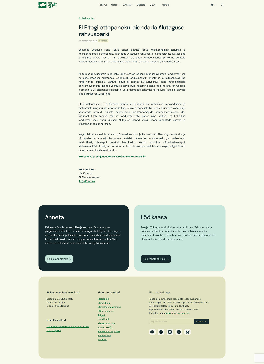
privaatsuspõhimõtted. (178, 313)
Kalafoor (102, 339)
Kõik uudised (88, 18)
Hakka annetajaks (57, 258)
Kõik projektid (53, 330)
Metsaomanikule (106, 323)
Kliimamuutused (106, 311)
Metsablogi (103, 41)
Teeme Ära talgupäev (109, 331)
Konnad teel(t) (105, 327)
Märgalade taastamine (109, 307)
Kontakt (166, 4)
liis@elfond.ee (87, 181)
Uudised (141, 4)
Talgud (101, 315)
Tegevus (102, 4)
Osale (114, 4)
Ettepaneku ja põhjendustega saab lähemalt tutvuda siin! (112, 156)
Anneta (127, 4)
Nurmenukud (104, 335)
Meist (152, 4)
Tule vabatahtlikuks (154, 258)
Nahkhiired (103, 319)
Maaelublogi (104, 303)
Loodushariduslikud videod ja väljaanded (67, 326)
